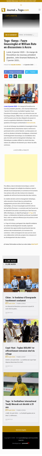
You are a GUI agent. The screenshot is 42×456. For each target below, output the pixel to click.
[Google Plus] (6, 76)
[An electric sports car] (21, 280)
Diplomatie (11, 16)
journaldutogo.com (25, 438)
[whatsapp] (20, 76)
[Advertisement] (21, 168)
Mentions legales (21, 430)
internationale (31, 123)
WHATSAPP (34, 244)
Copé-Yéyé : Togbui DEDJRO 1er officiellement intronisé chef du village (20, 351)
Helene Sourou (16, 64)
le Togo (31, 213)
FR (21, 5)
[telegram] (15, 76)
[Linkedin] (11, 76)
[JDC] (15, 10)
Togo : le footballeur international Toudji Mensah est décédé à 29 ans (20, 404)
